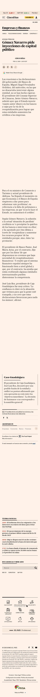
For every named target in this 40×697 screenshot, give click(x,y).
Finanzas (28, 429)
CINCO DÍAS (20, 58)
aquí (34, 443)
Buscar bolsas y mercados (13, 562)
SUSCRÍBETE (29, 17)
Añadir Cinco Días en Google (14, 72)
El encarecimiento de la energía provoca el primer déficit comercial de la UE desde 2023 (19, 533)
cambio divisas (20, 612)
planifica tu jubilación (8, 613)
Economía (14, 429)
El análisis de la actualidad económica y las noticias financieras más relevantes (17, 413)
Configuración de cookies (13, 677)
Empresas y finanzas (16, 28)
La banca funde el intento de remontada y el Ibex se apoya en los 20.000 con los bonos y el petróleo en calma (20, 550)
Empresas (5, 429)
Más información (7, 438)
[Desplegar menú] (3, 17)
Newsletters (23, 680)
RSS (17, 680)
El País (35, 22)
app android (31, 621)
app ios (20, 621)
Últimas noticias (9, 518)
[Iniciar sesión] (36, 17)
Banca (5, 33)
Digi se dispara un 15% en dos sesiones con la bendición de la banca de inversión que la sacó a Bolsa (19, 542)
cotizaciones (8, 621)
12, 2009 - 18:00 (20, 61)
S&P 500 (20, 13)
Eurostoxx (12, 572)
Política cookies (26, 675)
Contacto (11, 675)
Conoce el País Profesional (20, 630)
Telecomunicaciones (14, 33)
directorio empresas (32, 613)
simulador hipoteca (20, 605)
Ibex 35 (5, 13)
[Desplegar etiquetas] (36, 428)
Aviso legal (18, 675)
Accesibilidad (8, 680)
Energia (25, 33)
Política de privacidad (27, 677)
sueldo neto (32, 605)
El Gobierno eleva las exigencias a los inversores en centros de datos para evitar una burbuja (19, 525)
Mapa (14, 680)
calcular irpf (8, 605)
